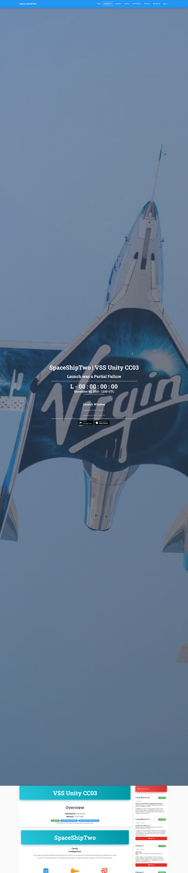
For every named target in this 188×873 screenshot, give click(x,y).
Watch (152, 838)
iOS (165, 4)
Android (157, 4)
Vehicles (147, 4)
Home (99, 4)
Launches (107, 4)
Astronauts (136, 4)
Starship (118, 4)
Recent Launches (143, 789)
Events (126, 4)
